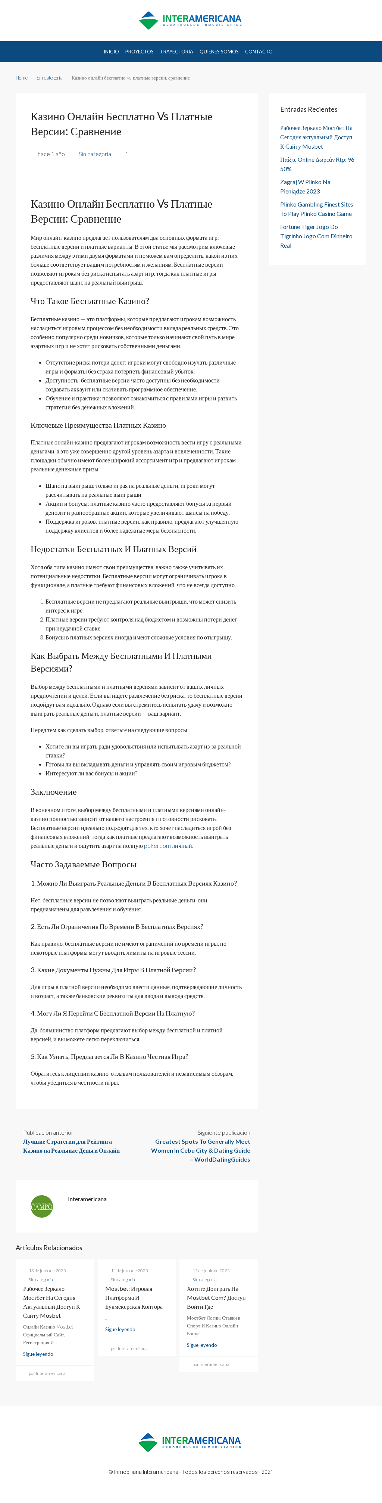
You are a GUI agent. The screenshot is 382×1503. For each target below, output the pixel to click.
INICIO (111, 52)
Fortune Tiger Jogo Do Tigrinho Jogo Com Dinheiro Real (316, 236)
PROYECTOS (139, 52)
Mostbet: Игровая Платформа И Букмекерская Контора (134, 1297)
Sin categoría (50, 78)
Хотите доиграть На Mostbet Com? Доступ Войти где (216, 1297)
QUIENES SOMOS (219, 52)
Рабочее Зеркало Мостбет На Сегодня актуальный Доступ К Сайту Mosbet (316, 137)
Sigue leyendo (38, 1354)
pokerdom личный (168, 845)
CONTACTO (259, 52)
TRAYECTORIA (176, 52)
